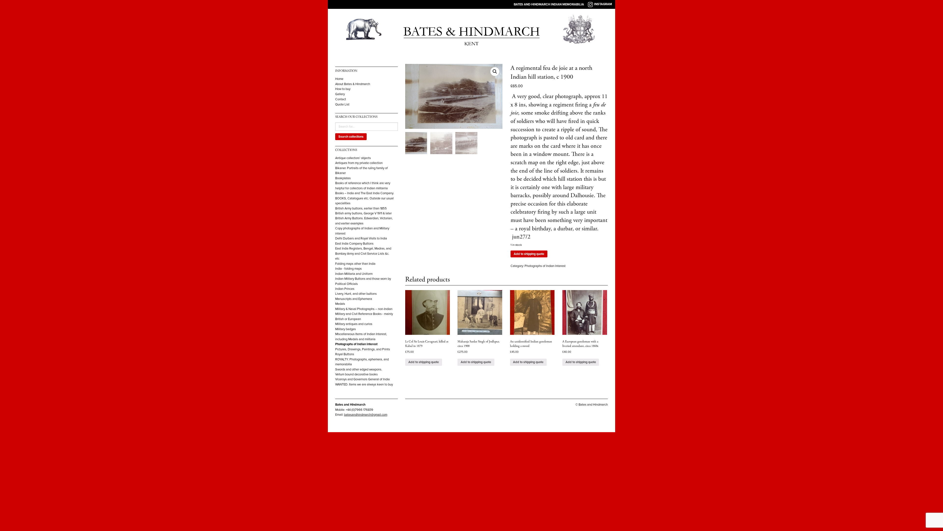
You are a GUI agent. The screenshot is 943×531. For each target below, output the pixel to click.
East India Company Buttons (354, 244)
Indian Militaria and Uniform (354, 274)
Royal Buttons (344, 354)
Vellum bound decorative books (356, 374)
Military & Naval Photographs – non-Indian (363, 309)
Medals (340, 304)
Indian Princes (344, 289)
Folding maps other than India (355, 264)
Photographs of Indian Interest (356, 344)
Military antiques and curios (353, 324)
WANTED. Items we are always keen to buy (364, 384)
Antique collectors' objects (353, 158)
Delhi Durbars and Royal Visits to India (361, 238)
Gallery (340, 94)
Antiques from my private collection (359, 163)
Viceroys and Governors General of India (362, 379)
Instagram (603, 4)
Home (339, 79)
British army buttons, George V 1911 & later (363, 213)
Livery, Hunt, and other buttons (356, 294)
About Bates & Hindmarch (352, 84)
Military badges (345, 329)
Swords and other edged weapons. (358, 369)
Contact (340, 99)
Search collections (350, 137)
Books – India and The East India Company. (364, 193)
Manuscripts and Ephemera (353, 299)
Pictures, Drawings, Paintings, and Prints (362, 349)
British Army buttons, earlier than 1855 (361, 208)
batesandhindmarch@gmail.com (365, 415)
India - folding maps (348, 269)
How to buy (342, 89)
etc (337, 259)
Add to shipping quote (529, 254)
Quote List (342, 104)
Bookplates (343, 178)
